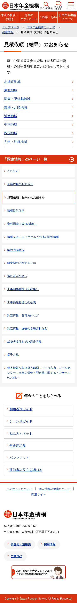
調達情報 (8, 32)
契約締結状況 (15, 250)
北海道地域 (12, 81)
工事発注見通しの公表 (21, 302)
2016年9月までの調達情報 (24, 341)
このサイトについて (19, 489)
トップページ (10, 27)
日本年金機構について (67, 17)
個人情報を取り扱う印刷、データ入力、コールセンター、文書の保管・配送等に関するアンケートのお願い (38, 372)
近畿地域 (10, 116)
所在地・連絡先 (21, 544)
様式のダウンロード (29, 17)
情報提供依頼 (15, 210)
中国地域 (10, 124)
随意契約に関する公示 (21, 263)
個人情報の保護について (54, 489)
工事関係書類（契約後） (23, 289)
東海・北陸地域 (15, 107)
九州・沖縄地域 (15, 141)
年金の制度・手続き (9, 17)
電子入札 (13, 354)
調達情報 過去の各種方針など (27, 328)
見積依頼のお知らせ (20, 184)
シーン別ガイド (20, 421)
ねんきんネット (20, 433)
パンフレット (19, 458)
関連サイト (38, 494)
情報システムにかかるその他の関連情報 (33, 236)
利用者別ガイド (20, 409)
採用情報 (49, 544)
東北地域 (10, 90)
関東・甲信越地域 (17, 99)
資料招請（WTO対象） (22, 223)
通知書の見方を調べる (25, 470)
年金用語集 (17, 445)
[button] (46, 5)
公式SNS (16, 556)
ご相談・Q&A (48, 17)
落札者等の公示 (17, 276)
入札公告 (13, 171)
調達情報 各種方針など (23, 315)
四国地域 (10, 133)
